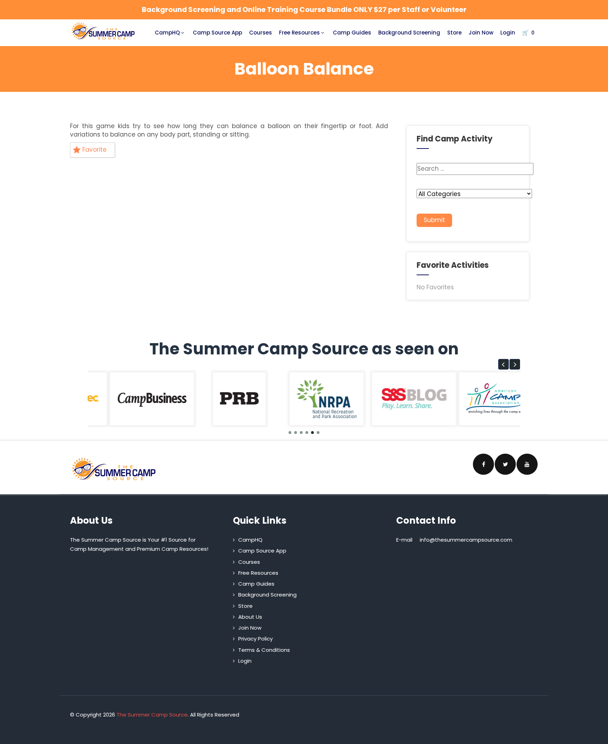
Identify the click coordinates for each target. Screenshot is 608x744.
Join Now (481, 32)
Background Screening (409, 32)
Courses (260, 32)
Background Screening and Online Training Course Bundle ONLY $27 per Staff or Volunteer (304, 9)
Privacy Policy (255, 638)
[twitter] (505, 464)
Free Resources (299, 32)
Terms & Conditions (264, 650)
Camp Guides (352, 32)
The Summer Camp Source (152, 714)
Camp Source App (217, 32)
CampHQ (167, 32)
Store (454, 32)
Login (507, 32)
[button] (503, 364)
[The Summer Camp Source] (103, 31)
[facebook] (483, 464)
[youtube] (527, 464)
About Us (250, 616)
